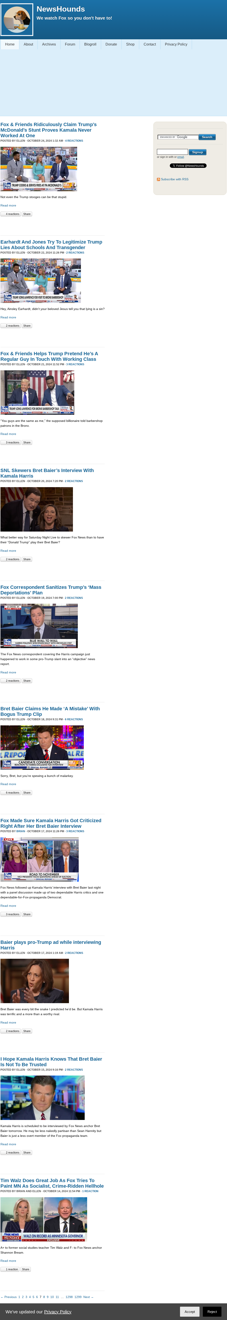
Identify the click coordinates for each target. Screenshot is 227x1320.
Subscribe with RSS (174, 179)
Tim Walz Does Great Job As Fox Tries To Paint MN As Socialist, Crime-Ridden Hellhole (52, 1183)
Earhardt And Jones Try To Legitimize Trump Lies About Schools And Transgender (51, 244)
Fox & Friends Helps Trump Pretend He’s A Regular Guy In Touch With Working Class (49, 356)
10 (52, 1297)
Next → (88, 1297)
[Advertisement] (111, 83)
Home (10, 44)
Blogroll (90, 44)
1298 (69, 1297)
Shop (130, 44)
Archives (49, 44)
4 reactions (74, 140)
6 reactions (74, 719)
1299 (78, 1297)
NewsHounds (61, 8)
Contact (150, 44)
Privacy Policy (176, 44)
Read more (8, 205)
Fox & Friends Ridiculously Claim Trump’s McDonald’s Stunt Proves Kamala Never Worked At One (48, 130)
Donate (111, 44)
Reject (212, 1312)
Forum (70, 44)
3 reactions (75, 364)
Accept (190, 1312)
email (180, 157)
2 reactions (75, 252)
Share (27, 214)
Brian (20, 831)
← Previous (8, 1297)
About (28, 44)
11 (57, 1297)
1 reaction (90, 1191)
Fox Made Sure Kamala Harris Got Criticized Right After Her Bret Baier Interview (50, 823)
